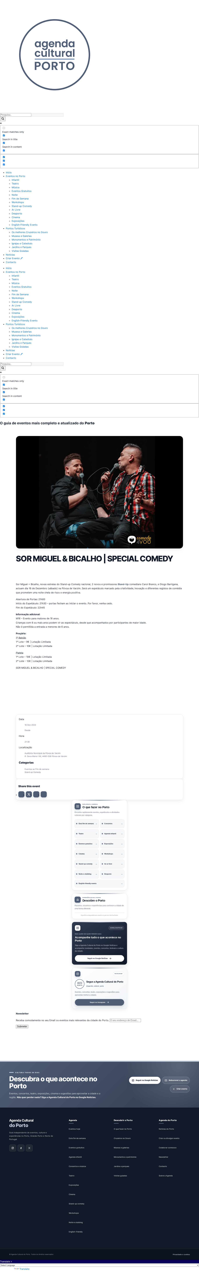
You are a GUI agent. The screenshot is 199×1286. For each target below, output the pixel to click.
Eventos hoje (74, 1129)
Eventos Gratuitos (21, 191)
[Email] (44, 794)
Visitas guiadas (120, 1176)
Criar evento (182, 1089)
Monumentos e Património (26, 239)
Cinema (16, 217)
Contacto (11, 262)
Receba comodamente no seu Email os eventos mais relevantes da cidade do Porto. (63, 1020)
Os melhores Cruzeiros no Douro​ (30, 232)
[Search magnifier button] (3, 119)
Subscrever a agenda (178, 1080)
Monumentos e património (125, 1157)
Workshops (18, 202)
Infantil (15, 179)
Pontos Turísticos (15, 228)
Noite (15, 194)
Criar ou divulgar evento (169, 1138)
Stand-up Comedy (22, 206)
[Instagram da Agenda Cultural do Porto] (12, 1148)
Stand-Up (123, 584)
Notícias (10, 254)
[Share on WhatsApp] (36, 794)
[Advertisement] (99, 572)
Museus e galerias (121, 1148)
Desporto (17, 213)
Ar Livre (16, 209)
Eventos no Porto (15, 176)
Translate (24, 1268)
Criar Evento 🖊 (14, 258)
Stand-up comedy (76, 1204)
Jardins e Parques (21, 247)
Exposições (18, 220)
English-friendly (76, 1232)
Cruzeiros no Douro (122, 1138)
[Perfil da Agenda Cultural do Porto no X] (29, 1148)
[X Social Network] (29, 794)
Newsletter (163, 1157)
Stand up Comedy (33, 772)
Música (15, 187)
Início (9, 172)
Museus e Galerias (22, 236)
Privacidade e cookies (181, 1254)
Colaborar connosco (168, 1148)
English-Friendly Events (24, 224)
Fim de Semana (20, 198)
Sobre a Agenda (166, 1176)
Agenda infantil (75, 1157)
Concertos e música (77, 1166)
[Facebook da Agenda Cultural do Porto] (20, 1148)
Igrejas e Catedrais (22, 243)
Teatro (15, 183)
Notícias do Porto (166, 1129)
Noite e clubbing (76, 1222)
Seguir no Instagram (97, 1002)
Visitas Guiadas (20, 250)
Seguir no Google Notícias (97, 958)
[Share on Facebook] (21, 794)
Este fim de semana (77, 1138)
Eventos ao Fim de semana (37, 769)
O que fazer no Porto (123, 1129)
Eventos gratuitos (76, 1148)
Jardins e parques (121, 1166)
